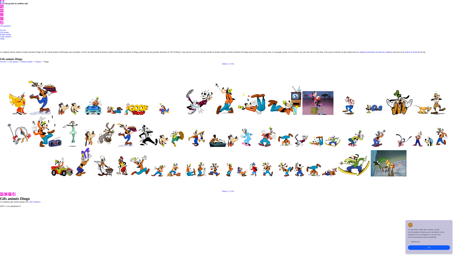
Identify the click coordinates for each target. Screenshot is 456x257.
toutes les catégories (385, 52)
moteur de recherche (412, 52)
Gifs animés (13, 62)
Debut (224, 64)
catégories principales (367, 52)
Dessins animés (26, 62)
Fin (232, 64)
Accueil (3, 62)
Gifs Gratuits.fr (34, 202)
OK (429, 247)
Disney (38, 62)
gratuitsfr (5, 26)
